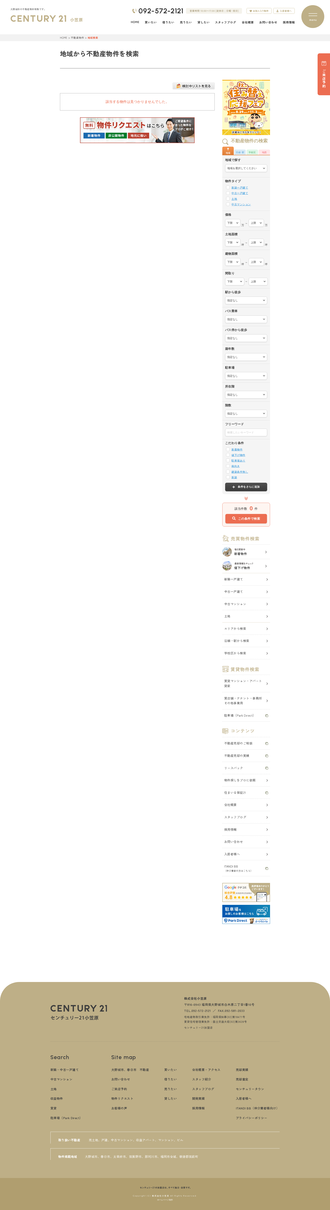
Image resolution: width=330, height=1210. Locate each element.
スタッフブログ (235, 817)
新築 (234, 477)
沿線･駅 (240, 152)
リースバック (233, 768)
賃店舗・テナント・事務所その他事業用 (243, 700)
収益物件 (56, 1098)
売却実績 (242, 1069)
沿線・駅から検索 (236, 640)
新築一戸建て (239, 187)
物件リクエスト (122, 1098)
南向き (235, 466)
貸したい (170, 1098)
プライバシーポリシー (251, 1118)
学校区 (252, 152)
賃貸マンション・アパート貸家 (243, 683)
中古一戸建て (239, 193)
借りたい (170, 1079)
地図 (264, 152)
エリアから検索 (235, 628)
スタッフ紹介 (201, 1079)
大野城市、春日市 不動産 (130, 1069)
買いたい (170, 1069)
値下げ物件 (238, 455)
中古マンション (241, 204)
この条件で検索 (249, 518)
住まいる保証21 (235, 792)
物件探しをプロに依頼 (240, 780)
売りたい (170, 1089)
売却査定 (242, 1079)
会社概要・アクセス (206, 1069)
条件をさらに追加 (249, 486)
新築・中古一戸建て (64, 1069)
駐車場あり (238, 460)
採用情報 (230, 829)
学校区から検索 (235, 653)
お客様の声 (119, 1108)
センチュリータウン (250, 1089)
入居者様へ (232, 854)
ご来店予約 (119, 1089)
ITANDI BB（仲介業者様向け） (257, 1108)
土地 (234, 198)
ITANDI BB (238, 868)
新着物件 (237, 449)
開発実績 (198, 1098)
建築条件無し (239, 471)
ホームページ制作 (165, 1200)
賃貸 (53, 1108)
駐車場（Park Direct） (240, 715)
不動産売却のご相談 (238, 743)
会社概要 (230, 804)
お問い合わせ (233, 841)
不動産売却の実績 (236, 755)
